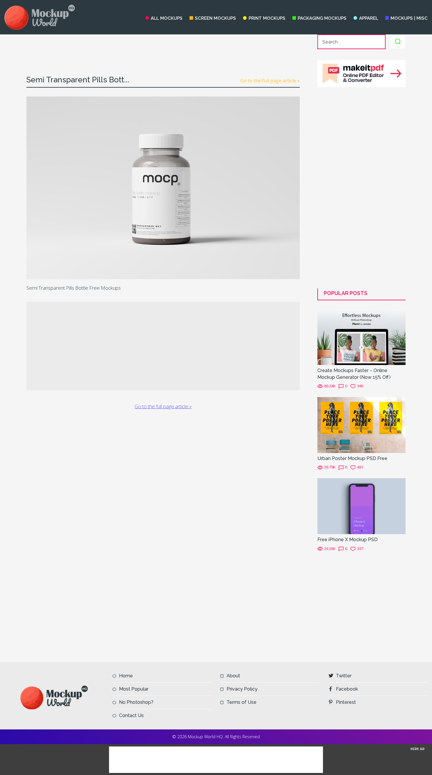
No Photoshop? (136, 702)
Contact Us (131, 715)
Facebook (347, 689)
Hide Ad (418, 749)
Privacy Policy (242, 689)
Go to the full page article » (270, 80)
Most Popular (133, 689)
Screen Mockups (215, 18)
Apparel (368, 18)
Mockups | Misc (409, 18)
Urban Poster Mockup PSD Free (352, 458)
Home (126, 676)
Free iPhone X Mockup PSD (347, 539)
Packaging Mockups (322, 18)
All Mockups (166, 18)
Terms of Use (242, 702)
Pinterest (346, 702)
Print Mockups (267, 18)
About (233, 676)
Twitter (343, 676)
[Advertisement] (163, 47)
